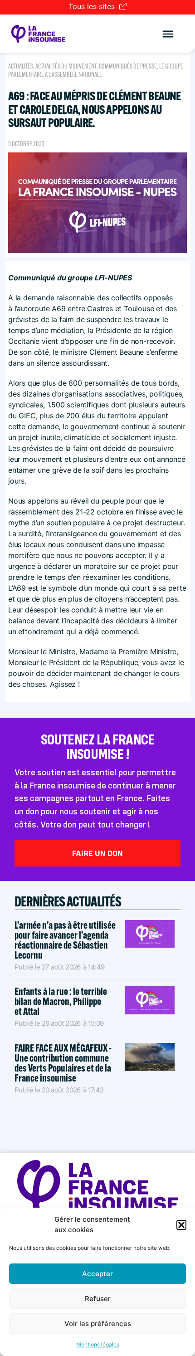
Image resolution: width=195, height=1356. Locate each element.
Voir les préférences (97, 1323)
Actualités (20, 66)
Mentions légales (97, 1344)
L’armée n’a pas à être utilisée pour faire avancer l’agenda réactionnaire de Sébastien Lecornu (65, 940)
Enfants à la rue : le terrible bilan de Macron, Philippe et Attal (61, 1001)
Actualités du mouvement (66, 66)
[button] (181, 1224)
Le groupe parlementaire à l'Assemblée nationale (95, 70)
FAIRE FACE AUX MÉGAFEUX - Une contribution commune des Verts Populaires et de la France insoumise (63, 1063)
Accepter (97, 1273)
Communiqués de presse (128, 66)
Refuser (98, 1298)
